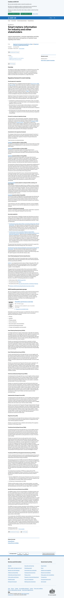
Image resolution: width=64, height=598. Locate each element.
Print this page (12, 63)
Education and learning (29, 565)
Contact (31, 588)
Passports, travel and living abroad (31, 577)
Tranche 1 (10, 142)
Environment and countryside (30, 570)
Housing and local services (29, 572)
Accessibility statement (24, 588)
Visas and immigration (28, 579)
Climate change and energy (21, 20)
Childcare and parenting (13, 572)
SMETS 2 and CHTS (22, 280)
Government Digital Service (27, 590)
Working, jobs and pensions (30, 581)
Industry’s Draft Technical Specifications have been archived (22, 286)
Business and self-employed (13, 570)
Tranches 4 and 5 (11, 182)
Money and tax (27, 575)
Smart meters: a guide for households (48, 60)
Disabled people (11, 579)
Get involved (43, 581)
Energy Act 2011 (20, 122)
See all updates (21, 48)
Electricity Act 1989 (35, 83)
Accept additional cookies (14, 13)
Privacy (12, 588)
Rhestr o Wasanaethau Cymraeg (14, 590)
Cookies (16, 588)
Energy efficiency (31, 20)
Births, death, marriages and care (15, 568)
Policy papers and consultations (47, 575)
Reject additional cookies (26, 13)
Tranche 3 (10, 155)
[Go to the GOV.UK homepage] (12, 18)
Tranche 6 (10, 195)
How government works (46, 579)
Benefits (9, 565)
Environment (13, 20)
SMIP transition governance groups (15, 59)
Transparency (44, 577)
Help (9, 588)
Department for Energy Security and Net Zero (21, 44)
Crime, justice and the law (13, 577)
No (26, 553)
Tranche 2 (10, 148)
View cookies (35, 13)
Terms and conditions (38, 588)
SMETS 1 (10, 263)
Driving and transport (12, 581)
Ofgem (31, 44)
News (42, 568)
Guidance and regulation (46, 570)
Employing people (28, 568)
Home (9, 20)
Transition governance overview (24, 301)
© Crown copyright (52, 594)
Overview (10, 56)
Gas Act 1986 (12, 84)
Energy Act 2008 (34, 121)
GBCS (20, 281)
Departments (43, 565)
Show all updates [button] (21, 528)
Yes (20, 553)
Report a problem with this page (48, 553)
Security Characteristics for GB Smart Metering (28, 283)
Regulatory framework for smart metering (16, 58)
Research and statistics (46, 572)
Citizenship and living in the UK (14, 575)
